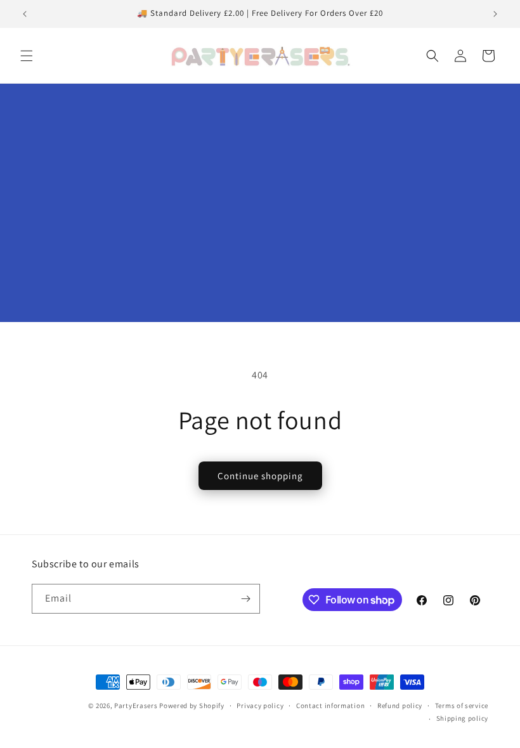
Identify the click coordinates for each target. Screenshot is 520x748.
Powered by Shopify (191, 705)
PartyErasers (135, 705)
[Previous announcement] (25, 14)
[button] (27, 56)
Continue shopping (260, 476)
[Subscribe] (245, 599)
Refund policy (399, 705)
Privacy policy (260, 705)
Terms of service (461, 705)
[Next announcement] (495, 14)
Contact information (330, 705)
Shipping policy (462, 718)
